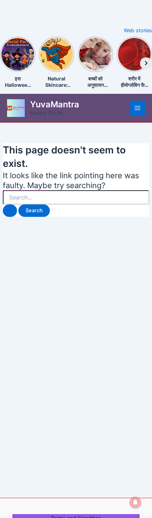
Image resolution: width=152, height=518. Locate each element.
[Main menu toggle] (137, 108)
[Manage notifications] (135, 502)
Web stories (138, 30)
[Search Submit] (10, 210)
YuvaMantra (54, 104)
